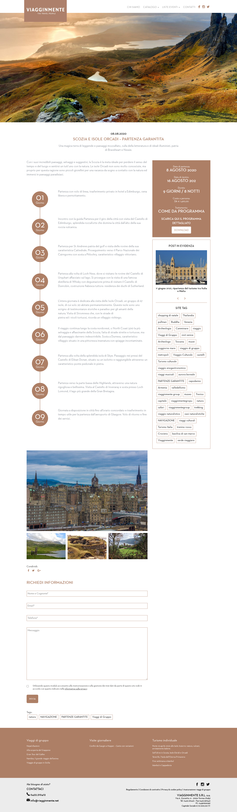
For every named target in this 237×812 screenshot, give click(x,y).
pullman (162, 322)
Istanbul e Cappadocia (162, 765)
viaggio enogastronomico (172, 368)
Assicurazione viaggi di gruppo (196, 790)
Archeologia (164, 328)
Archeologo (164, 342)
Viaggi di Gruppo (101, 717)
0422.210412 (38, 794)
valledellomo (178, 388)
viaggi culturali (187, 420)
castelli (201, 355)
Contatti (189, 7)
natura (32, 717)
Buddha (175, 322)
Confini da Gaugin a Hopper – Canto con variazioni (111, 746)
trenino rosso (184, 427)
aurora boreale (186, 374)
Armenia (162, 388)
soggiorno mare (166, 348)
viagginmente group (169, 394)
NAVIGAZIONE (48, 717)
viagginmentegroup (179, 407)
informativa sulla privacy (76, 689)
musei (191, 342)
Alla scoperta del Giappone (38, 750)
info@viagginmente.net (44, 800)
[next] (185, 298)
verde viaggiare (186, 440)
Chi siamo (133, 7)
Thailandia (188, 315)
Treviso (200, 394)
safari (161, 407)
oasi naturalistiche (194, 414)
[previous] (178, 298)
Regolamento (132, 790)
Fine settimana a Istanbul (163, 761)
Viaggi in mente (45, 11)
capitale (162, 401)
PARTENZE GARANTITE (74, 717)
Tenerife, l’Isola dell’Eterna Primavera (168, 757)
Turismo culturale (167, 361)
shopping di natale (168, 315)
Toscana (179, 342)
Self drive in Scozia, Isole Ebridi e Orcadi (170, 753)
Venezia (188, 322)
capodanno (195, 381)
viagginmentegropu (181, 401)
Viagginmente (165, 440)
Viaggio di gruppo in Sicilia (38, 763)
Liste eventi (170, 7)
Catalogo (150, 7)
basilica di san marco (183, 434)
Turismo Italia (165, 427)
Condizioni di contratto (149, 790)
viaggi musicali (166, 374)
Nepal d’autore (33, 746)
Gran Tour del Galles (36, 754)
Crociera (163, 434)
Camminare (182, 328)
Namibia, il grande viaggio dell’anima (42, 759)
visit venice (187, 335)
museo (187, 394)
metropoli (163, 355)
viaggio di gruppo (189, 348)
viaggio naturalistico (169, 414)
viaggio (197, 328)
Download (181, 230)
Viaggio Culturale (183, 355)
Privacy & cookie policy (172, 790)
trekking (198, 407)
